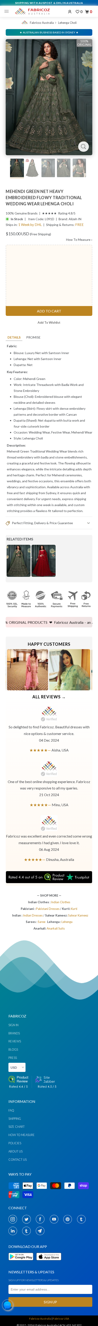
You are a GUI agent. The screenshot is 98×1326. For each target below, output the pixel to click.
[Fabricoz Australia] (32, 11)
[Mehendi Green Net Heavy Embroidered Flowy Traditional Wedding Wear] (49, 97)
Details (14, 337)
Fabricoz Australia (42, 22)
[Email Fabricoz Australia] (41, 1230)
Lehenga (67, 922)
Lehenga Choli (67, 22)
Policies (14, 1143)
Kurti (74, 909)
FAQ (11, 1110)
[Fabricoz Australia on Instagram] (14, 1219)
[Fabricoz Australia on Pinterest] (68, 1219)
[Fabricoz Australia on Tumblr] (82, 1219)
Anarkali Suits (56, 928)
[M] (7, 11)
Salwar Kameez (78, 915)
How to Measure (21, 1135)
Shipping (14, 1118)
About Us (15, 1151)
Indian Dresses (33, 915)
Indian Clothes (60, 902)
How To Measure (79, 239)
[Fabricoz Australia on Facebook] (41, 1219)
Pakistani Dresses (48, 909)
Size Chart (16, 1126)
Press (12, 1058)
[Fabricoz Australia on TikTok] (27, 1230)
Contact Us (17, 1159)
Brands (14, 1033)
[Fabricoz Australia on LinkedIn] (14, 1230)
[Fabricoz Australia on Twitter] (27, 1219)
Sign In (13, 1025)
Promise (33, 337)
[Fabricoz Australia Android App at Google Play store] (22, 1263)
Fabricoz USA (61, 1318)
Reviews (14, 1041)
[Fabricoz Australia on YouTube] (55, 1219)
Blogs (13, 1049)
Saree (41, 922)
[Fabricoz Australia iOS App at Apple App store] (48, 1263)
